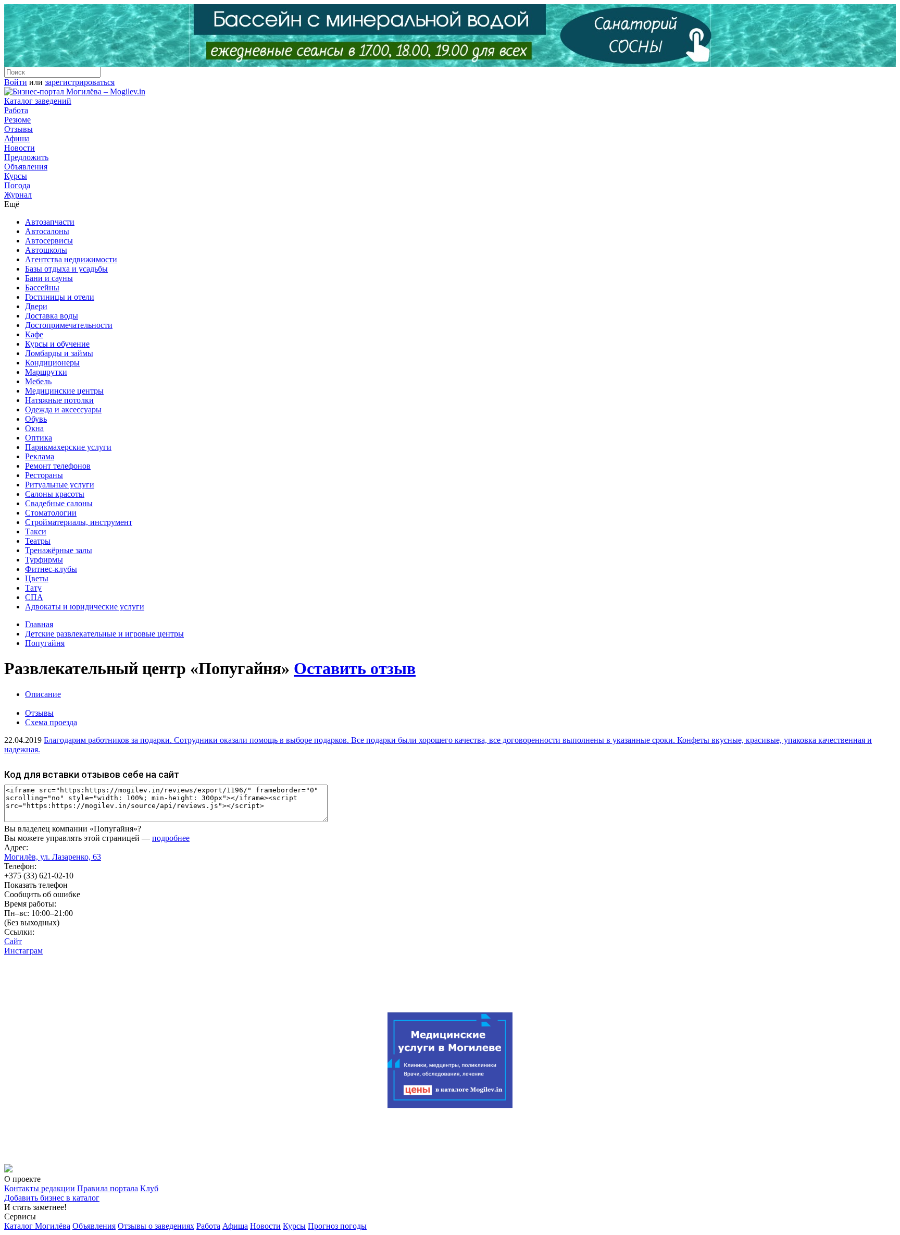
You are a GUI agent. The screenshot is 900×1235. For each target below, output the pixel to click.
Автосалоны (47, 231)
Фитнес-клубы (51, 569)
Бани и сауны (49, 278)
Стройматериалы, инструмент (78, 522)
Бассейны (42, 287)
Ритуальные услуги (59, 484)
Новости (19, 147)
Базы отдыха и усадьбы (66, 268)
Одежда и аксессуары (63, 409)
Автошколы (46, 250)
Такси (35, 531)
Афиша (17, 138)
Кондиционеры (52, 362)
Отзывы (18, 129)
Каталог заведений (37, 100)
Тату (33, 587)
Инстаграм (23, 950)
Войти (15, 82)
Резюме (17, 119)
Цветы (36, 578)
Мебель (38, 381)
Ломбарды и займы (59, 353)
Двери (36, 306)
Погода (17, 185)
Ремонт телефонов (58, 465)
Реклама (39, 456)
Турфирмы (44, 559)
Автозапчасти (49, 221)
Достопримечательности (69, 325)
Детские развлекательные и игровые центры (104, 633)
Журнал (18, 194)
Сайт (13, 941)
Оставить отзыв (355, 668)
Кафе (34, 334)
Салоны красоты (54, 494)
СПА (34, 597)
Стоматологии (51, 512)
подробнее (171, 838)
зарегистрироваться (80, 82)
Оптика (38, 437)
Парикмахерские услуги (68, 447)
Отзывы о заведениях (156, 1225)
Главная (39, 624)
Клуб (149, 1188)
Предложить (26, 157)
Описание (43, 694)
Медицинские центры (64, 390)
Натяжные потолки (59, 400)
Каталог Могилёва (37, 1225)
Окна (34, 428)
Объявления (25, 166)
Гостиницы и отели (59, 296)
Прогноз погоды (337, 1225)
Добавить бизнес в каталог (51, 1197)
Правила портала (107, 1188)
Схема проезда (51, 722)
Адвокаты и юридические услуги (84, 606)
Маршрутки (46, 372)
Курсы (15, 176)
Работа (16, 110)
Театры (38, 540)
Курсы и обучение (57, 343)
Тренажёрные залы (58, 550)
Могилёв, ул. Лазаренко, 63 (52, 856)
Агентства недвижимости (71, 259)
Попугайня (45, 643)
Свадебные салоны (59, 503)
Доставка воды (51, 315)
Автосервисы (49, 240)
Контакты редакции (39, 1188)
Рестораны (44, 475)
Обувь (36, 418)
